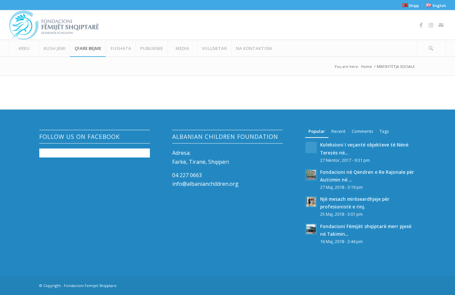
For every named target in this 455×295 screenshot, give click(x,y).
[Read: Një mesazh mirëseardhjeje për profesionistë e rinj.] (311, 202)
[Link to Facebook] (421, 25)
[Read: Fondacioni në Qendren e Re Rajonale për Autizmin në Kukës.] (311, 175)
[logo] (54, 25)
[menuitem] (411, 5)
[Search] (431, 48)
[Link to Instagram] (431, 25)
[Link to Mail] (441, 25)
